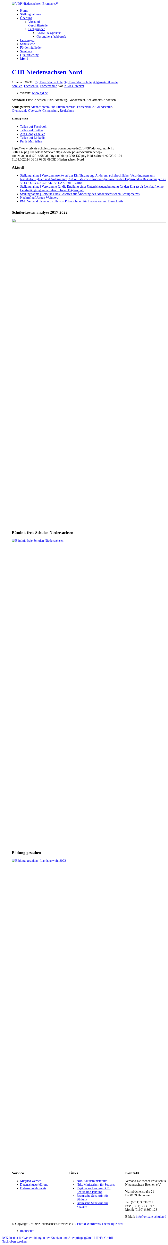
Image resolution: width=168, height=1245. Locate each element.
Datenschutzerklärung (34, 1184)
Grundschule (103, 107)
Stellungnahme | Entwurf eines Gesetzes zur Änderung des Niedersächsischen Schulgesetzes (80, 194)
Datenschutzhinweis (33, 1188)
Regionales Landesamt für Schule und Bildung (93, 1190)
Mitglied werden (30, 1181)
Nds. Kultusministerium (92, 1181)
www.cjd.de (40, 93)
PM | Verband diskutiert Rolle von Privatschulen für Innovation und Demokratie (71, 201)
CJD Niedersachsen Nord (47, 72)
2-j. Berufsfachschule (48, 82)
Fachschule (31, 86)
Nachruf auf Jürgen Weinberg (39, 197)
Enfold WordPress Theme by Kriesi (100, 1223)
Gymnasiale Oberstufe (26, 110)
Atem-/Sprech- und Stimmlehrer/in (53, 107)
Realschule (67, 110)
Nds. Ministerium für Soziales (96, 1184)
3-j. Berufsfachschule (78, 82)
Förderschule (48, 86)
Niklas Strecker (74, 86)
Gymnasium (50, 110)
